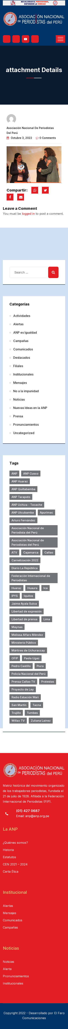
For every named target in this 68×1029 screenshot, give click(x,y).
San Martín (19, 705)
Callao (48, 552)
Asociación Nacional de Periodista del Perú (28, 530)
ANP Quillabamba (23, 489)
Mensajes (20, 383)
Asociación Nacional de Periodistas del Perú (28, 542)
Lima (46, 619)
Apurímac (46, 512)
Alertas (18, 324)
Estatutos (9, 857)
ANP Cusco (30, 473)
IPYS (15, 596)
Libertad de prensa (24, 619)
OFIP (15, 658)
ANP (14, 473)
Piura (40, 666)
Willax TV (18, 720)
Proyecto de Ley (23, 689)
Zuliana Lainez (41, 720)
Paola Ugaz (31, 658)
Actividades (21, 316)
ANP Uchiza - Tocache (27, 505)
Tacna (36, 705)
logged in (28, 214)
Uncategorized (23, 433)
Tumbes (32, 713)
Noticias (19, 399)
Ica (45, 588)
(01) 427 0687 (28, 811)
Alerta (7, 969)
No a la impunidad (26, 391)
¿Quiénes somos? (15, 843)
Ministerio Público (24, 642)
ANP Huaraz (20, 481)
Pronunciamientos (26, 424)
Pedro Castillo (21, 666)
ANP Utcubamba (23, 512)
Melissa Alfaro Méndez (27, 635)
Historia (8, 850)
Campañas (20, 341)
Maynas (17, 627)
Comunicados (23, 349)
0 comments (47, 137)
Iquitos (28, 596)
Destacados (21, 357)
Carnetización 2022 (25, 560)
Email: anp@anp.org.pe (32, 816)
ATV (14, 552)
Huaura (32, 588)
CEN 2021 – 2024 (15, 864)
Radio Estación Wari (25, 697)
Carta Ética (10, 871)
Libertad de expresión (27, 611)
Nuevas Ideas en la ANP (30, 408)
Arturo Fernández (23, 520)
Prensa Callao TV (23, 681)
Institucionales (23, 374)
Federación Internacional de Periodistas (31, 578)
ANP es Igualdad (25, 332)
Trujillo (16, 713)
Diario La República (25, 568)
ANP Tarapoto (21, 497)
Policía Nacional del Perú (29, 674)
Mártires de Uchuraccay (28, 650)
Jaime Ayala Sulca (24, 603)
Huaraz (16, 588)
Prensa (18, 416)
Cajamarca (30, 552)
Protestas (47, 681)
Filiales (18, 366)
